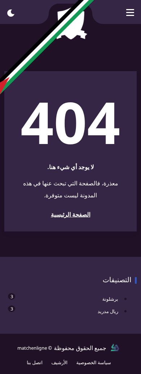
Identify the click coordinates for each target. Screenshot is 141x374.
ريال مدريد (64, 310)
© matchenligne (34, 348)
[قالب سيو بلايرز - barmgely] (115, 348)
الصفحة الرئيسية (70, 214)
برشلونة (64, 297)
